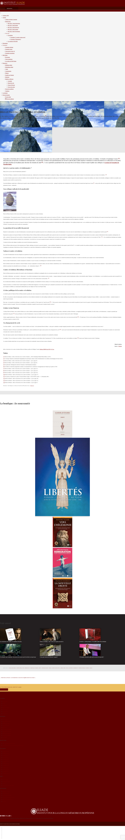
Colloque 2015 (6, 771)
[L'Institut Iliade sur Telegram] (0, 815)
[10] (50, 301)
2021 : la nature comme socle (9, 743)
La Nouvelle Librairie (7, 795)
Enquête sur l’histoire (7, 729)
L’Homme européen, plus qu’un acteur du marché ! (91, 657)
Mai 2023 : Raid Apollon (13, 29)
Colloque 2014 (6, 773)
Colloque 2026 (6, 15)
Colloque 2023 (6, 755)
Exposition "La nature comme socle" (18, 37)
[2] (119, 158)
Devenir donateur (6, 95)
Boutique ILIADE (6, 781)
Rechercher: (2, 8)
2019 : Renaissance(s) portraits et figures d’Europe (13, 745)
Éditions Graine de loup (7, 799)
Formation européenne (9, 53)
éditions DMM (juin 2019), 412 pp (47, 349)
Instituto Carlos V (6, 791)
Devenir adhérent (10, 99)
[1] (45, 115)
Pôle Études (5, 55)
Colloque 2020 (6, 761)
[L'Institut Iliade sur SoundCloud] (6, 815)
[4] (106, 174)
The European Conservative (8, 797)
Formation (5, 705)
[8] (40, 265)
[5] (93, 182)
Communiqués (6, 725)
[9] (48, 278)
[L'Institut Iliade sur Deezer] (8, 815)
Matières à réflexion (9, 79)
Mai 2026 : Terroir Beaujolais (14, 23)
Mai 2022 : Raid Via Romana (14, 31)
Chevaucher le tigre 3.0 (10, 51)
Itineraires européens (7, 731)
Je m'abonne (4, 689)
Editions (4, 727)
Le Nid (4, 801)
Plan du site (5, 709)
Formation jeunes (8, 49)
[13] (60, 329)
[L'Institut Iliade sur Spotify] (9, 815)
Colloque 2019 (6, 763)
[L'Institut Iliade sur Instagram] (5, 815)
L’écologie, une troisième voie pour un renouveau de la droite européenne (18, 657)
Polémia (120, 346)
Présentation (5, 43)
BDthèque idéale (6, 723)
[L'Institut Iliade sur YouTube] (4, 815)
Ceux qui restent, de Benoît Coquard (48, 657)
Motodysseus (8, 21)
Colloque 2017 (6, 767)
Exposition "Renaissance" (15, 39)
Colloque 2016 (6, 769)
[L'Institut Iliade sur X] (10, 815)
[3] (42, 162)
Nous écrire (5, 713)
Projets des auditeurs (9, 89)
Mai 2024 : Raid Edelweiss (13, 27)
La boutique (5, 93)
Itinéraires (7, 77)
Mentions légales (6, 707)
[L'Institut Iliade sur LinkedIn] (2, 815)
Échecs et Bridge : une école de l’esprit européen (51, 641)
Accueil (1, 107)
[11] (14, 313)
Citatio (6, 69)
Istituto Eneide (6, 793)
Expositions (10, 35)
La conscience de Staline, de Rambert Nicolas (11, 641)
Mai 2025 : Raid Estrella (13, 25)
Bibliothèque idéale (7, 721)
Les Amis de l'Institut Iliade (8, 785)
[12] (78, 316)
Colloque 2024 (6, 753)
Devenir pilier (8, 97)
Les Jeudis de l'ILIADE (13, 41)
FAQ (4, 703)
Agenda (4, 17)
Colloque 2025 (6, 751)
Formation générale (9, 47)
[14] (78, 337)
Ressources (5, 63)
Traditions (7, 91)
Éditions (7, 73)
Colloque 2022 (6, 757)
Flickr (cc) (32, 385)
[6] (107, 231)
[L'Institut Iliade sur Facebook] (1, 815)
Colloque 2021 (6, 759)
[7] (101, 236)
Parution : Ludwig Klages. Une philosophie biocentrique (92, 641)
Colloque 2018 (6, 765)
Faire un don (5, 711)
